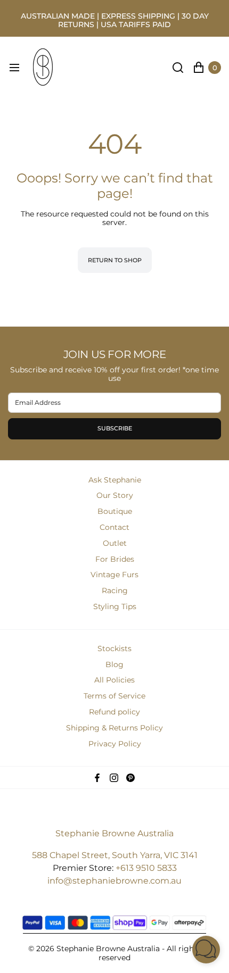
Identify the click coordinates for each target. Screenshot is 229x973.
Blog (114, 664)
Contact (114, 527)
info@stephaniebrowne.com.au (114, 881)
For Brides (114, 559)
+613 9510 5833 (146, 868)
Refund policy (114, 712)
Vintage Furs (114, 574)
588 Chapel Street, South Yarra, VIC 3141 (115, 855)
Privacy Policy (114, 744)
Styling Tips (114, 606)
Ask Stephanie (114, 480)
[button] (206, 949)
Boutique (114, 511)
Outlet (115, 543)
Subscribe (114, 428)
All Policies (114, 680)
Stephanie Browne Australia (114, 833)
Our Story (114, 495)
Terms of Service (114, 696)
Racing (115, 590)
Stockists (114, 648)
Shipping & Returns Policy (114, 728)
